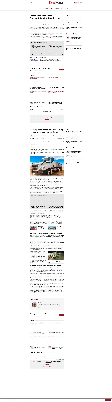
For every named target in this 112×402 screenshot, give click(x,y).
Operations (46, 8)
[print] (63, 24)
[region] (47, 113)
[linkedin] (45, 24)
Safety (62, 8)
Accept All (107, 400)
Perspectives (57, 8)
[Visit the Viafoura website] (62, 115)
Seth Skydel (32, 140)
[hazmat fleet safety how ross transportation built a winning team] (33, 233)
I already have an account (46, 122)
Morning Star (46, 181)
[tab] (32, 111)
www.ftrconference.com (34, 62)
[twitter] (46, 24)
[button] (30, 2)
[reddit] (48, 24)
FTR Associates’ (53, 27)
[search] (32, 2)
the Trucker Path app (40, 274)
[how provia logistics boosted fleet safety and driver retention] (52, 233)
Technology (51, 8)
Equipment (66, 8)
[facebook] (43, 24)
